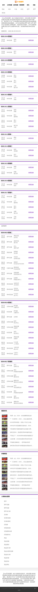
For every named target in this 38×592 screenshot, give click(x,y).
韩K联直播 (10, 284)
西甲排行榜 (7, 511)
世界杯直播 (10, 306)
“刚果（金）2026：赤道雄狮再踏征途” (21, 415)
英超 (3, 9)
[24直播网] (19, 2)
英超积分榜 (7, 554)
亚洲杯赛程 (7, 521)
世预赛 (6, 524)
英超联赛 (6, 558)
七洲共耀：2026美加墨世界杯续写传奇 (21, 439)
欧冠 (22, 9)
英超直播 (9, 252)
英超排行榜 (7, 548)
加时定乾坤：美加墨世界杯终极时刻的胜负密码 (23, 432)
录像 (34, 5)
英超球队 (6, 564)
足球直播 (9, 5)
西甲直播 (9, 242)
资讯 (28, 5)
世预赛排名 (7, 534)
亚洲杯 (6, 514)
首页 (3, 5)
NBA (9, 9)
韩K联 (3, 13)
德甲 (28, 9)
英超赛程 (6, 544)
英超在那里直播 (8, 551)
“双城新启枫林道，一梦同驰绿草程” (20, 442)
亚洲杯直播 (7, 518)
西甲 (34, 9)
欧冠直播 (9, 312)
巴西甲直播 (10, 268)
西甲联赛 (6, 508)
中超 (15, 9)
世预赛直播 (7, 528)
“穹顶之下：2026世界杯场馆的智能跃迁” (21, 435)
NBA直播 (9, 40)
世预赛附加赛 (8, 531)
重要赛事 (21, 5)
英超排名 (6, 561)
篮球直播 (15, 5)
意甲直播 (9, 236)
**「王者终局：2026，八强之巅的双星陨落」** (23, 419)
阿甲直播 (9, 263)
